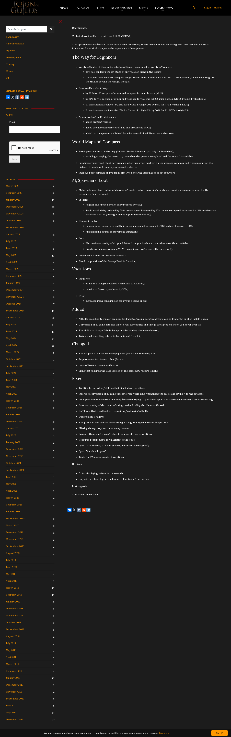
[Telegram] (27, 97)
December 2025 (15, 206)
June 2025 (11, 248)
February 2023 (14, 407)
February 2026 (14, 192)
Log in (207, 7)
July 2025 (11, 241)
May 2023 (11, 386)
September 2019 (15, 546)
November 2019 (15, 539)
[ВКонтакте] (8, 97)
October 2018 (13, 622)
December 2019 (14, 532)
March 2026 (12, 185)
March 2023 (12, 400)
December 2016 (14, 719)
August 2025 (13, 234)
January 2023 (13, 414)
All (7, 78)
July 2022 (11, 435)
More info (164, 733)
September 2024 (15, 310)
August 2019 (13, 553)
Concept (11, 64)
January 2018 (13, 677)
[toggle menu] (60, 21)
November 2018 (15, 615)
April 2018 (11, 657)
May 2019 (11, 573)
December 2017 (14, 684)
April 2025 (11, 262)
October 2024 (13, 303)
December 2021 (14, 449)
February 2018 (14, 670)
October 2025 (13, 220)
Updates (11, 50)
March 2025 (12, 269)
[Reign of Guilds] (25, 8)
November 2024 (15, 296)
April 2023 (11, 393)
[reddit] (22, 97)
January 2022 (13, 442)
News (64, 8)
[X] (13, 97)
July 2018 (11, 643)
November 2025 (15, 213)
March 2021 (12, 497)
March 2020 (12, 525)
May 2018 (11, 650)
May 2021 (11, 483)
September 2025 (15, 227)
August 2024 (13, 317)
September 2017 (15, 698)
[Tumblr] (17, 97)
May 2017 (11, 712)
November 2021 (14, 456)
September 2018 (15, 629)
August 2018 (13, 636)
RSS (11, 115)
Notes (9, 71)
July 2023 (11, 372)
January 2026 (13, 199)
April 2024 (11, 345)
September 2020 (15, 518)
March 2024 (12, 352)
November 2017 (14, 691)
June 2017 (11, 705)
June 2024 (11, 331)
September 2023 (15, 366)
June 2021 (11, 476)
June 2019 (11, 567)
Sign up (218, 7)
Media (143, 8)
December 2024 (15, 289)
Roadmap (82, 8)
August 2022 (13, 428)
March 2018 (12, 664)
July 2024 (11, 324)
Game (100, 8)
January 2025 (13, 282)
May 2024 (11, 338)
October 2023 (13, 359)
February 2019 (14, 594)
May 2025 (11, 255)
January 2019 (13, 601)
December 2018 (14, 608)
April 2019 (11, 580)
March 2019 (12, 587)
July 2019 (11, 560)
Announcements (15, 43)
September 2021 (15, 470)
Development (121, 8)
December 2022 (14, 421)
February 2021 (14, 504)
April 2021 (11, 490)
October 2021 (13, 463)
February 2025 (14, 275)
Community (164, 8)
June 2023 (11, 379)
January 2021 (13, 511)
